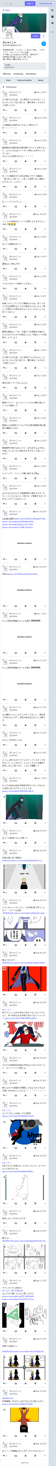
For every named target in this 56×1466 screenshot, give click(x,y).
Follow (35, 36)
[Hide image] (4, 797)
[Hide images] (4, 1305)
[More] (45, 110)
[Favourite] (25, 110)
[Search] (52, 10)
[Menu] (43, 36)
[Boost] (15, 110)
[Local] (52, 17)
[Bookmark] (35, 110)
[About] (52, 32)
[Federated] (52, 23)
